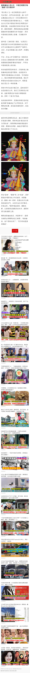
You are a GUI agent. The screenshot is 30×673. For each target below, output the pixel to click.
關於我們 (3, 670)
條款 (11, 670)
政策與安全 (7, 670)
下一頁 (15, 230)
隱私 (13, 670)
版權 (15, 670)
